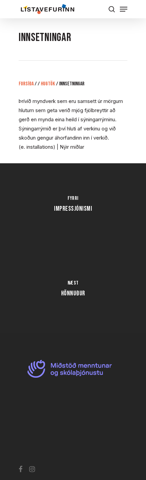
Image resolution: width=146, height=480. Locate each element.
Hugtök (48, 84)
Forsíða (26, 84)
